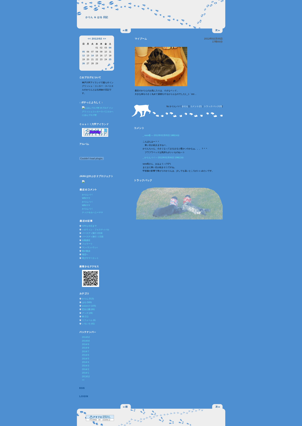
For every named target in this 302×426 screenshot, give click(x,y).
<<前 (125, 31)
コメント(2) (196, 106)
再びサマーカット (90, 258)
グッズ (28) (87, 313)
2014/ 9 (85, 344)
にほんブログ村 (89, 115)
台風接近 (86, 240)
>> (104, 38)
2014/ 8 (85, 348)
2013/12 (86, 376)
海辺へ (85, 254)
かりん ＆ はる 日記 (96, 17)
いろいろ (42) (88, 323)
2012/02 (97, 38)
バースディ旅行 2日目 (92, 233)
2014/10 (86, 341)
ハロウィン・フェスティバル (95, 229)
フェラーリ (87, 244)
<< (89, 38)
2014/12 (86, 337)
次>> (217, 31)
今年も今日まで (89, 226)
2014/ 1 (85, 373)
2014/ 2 (85, 369)
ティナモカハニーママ (92, 212)
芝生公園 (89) (88, 309)
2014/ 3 (85, 365)
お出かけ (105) (89, 306)
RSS (83, 388)
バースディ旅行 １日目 (92, 236)
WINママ (86, 198)
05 (83, 52)
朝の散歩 (86, 251)
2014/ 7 (85, 351)
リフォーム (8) (89, 320)
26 (83, 63)
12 (83, 55)
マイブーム (141, 38)
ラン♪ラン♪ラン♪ (90, 247)
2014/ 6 (85, 355)
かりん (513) (88, 298)
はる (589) (87, 302)
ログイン (83, 396)
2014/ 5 (85, 358)
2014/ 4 (85, 362)
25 (110, 59)
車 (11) (85, 316)
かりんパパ (87, 194)
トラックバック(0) (213, 106)
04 (110, 48)
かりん (185, 106)
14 (92, 55)
